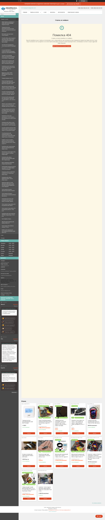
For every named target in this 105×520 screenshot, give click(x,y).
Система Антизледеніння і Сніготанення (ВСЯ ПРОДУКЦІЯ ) (9, 46)
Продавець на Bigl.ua (52, 508)
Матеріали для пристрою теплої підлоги (7, 34)
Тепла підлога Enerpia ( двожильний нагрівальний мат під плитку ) (9, 195)
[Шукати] (17, 14)
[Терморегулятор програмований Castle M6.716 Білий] (29, 412)
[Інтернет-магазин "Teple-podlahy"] (9, 9)
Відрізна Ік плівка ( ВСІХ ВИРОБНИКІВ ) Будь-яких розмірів (7, 74)
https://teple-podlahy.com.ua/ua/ (8, 286)
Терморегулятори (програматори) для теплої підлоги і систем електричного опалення (9, 29)
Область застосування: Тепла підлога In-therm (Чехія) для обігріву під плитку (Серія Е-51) (8, 105)
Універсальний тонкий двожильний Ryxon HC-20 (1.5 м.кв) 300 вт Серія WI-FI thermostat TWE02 (29, 489)
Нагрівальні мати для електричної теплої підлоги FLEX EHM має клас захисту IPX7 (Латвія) (9, 117)
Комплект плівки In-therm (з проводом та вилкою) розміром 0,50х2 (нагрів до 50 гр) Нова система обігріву (9, 353)
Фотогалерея (61, 12)
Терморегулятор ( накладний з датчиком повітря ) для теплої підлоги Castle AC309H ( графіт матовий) (60, 423)
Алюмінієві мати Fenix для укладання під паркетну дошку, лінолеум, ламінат (7, 200)
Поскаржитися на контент (54, 510)
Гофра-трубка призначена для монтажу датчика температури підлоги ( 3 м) (9, 379)
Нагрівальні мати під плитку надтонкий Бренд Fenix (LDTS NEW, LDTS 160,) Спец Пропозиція (8, 68)
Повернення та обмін (73, 12)
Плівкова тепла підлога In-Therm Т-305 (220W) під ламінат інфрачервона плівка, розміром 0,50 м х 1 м (77, 423)
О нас (2, 235)
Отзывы (3, 238)
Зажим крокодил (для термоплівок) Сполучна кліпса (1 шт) (44, 455)
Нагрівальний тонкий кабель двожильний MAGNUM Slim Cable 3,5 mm (8, 148)
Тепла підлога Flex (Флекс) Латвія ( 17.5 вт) (8, 226)
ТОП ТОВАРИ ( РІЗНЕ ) (6, 219)
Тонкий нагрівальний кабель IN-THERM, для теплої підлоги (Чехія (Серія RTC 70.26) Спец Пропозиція (8, 111)
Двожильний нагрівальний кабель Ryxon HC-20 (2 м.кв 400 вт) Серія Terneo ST (78, 455)
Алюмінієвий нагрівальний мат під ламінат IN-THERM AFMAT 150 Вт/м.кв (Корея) (9, 168)
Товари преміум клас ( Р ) (7, 78)
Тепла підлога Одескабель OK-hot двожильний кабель (9, 204)
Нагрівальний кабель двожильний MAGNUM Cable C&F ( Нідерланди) (8, 158)
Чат (100, 516)
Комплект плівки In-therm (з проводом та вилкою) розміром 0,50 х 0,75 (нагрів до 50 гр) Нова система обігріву (9, 358)
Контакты (52, 12)
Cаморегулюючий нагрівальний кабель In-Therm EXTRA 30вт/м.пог (94, 422)
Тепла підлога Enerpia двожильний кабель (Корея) (8, 190)
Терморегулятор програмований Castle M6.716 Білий (27, 422)
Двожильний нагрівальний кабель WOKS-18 (8, 222)
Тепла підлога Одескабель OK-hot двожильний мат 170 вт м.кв (9, 209)
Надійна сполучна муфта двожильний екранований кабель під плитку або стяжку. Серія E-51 (8, 141)
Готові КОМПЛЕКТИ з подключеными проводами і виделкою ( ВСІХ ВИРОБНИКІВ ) (8, 51)
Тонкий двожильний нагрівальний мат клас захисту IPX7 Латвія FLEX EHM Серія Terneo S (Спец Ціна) (8, 135)
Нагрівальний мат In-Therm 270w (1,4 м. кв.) (8, 375)
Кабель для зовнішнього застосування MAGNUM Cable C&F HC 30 (8, 231)
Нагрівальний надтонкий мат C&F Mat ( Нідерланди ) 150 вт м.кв (8, 215)
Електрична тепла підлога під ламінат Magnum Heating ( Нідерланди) (8, 153)
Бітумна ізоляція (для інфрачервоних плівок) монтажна (27, 455)
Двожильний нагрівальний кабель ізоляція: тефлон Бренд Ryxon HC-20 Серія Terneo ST (9, 88)
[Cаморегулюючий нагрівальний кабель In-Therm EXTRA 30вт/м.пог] (94, 412)
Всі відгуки (14, 392)
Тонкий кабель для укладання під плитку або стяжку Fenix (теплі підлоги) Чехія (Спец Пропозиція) (8, 40)
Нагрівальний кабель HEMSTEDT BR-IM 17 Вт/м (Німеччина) (7, 179)
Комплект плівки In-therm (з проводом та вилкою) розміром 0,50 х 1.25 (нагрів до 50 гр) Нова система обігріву (9, 347)
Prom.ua (59, 507)
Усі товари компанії (96, 503)
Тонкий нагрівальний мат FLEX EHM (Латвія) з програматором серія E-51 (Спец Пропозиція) (9, 129)
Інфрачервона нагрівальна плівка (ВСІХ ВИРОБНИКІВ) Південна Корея (8, 23)
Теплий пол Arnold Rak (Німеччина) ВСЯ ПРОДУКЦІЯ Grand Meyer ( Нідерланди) (8, 57)
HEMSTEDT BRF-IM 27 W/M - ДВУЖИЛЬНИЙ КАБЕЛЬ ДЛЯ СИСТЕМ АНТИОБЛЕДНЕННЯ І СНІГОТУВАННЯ (8, 184)
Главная (25, 12)
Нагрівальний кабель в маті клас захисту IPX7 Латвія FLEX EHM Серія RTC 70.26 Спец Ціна (8, 124)
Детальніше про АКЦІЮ (73, 3)
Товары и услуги (4, 19)
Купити (29, 433)
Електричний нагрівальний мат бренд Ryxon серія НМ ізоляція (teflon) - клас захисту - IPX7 (9, 99)
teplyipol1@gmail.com (5, 290)
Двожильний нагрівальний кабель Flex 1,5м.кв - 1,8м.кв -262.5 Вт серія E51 (61, 455)
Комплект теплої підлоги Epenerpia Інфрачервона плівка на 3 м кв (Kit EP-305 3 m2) (45, 489)
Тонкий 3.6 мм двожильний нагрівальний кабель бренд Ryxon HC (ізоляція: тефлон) (8, 93)
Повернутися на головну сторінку (62, 46)
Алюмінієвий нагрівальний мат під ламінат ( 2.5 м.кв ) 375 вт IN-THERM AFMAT (9, 312)
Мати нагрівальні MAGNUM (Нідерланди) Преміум (8, 163)
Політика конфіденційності (65, 510)
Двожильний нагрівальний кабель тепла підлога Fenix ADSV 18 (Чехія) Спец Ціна (8, 62)
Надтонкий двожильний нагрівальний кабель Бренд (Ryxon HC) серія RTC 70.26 (8, 82)
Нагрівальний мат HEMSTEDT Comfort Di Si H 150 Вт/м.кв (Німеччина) (8, 173)
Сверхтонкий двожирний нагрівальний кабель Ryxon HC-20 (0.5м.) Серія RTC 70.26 (45, 422)
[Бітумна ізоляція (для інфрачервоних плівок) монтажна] (29, 446)
